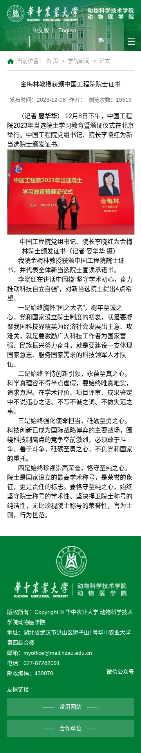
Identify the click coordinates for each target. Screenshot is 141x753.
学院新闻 (79, 61)
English (67, 30)
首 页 (52, 61)
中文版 (41, 30)
